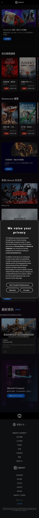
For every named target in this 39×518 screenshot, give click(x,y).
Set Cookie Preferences (19, 285)
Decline (12, 290)
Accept (26, 290)
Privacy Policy (19, 246)
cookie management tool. (13, 252)
